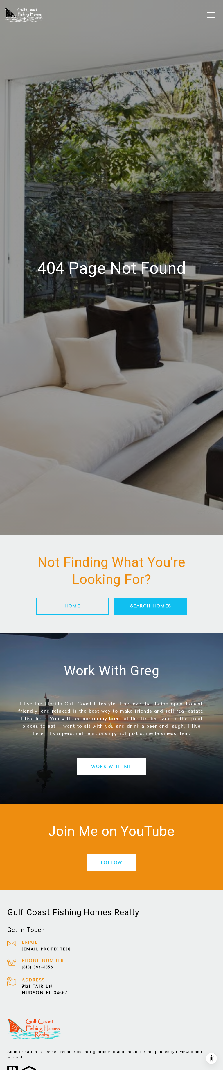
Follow (112, 862)
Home (72, 605)
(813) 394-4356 (37, 967)
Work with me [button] (111, 766)
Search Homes (150, 605)
